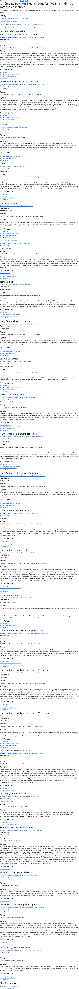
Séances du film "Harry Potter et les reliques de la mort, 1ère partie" (32, 673)
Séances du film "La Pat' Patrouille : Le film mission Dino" (28, 84)
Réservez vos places (6, 37)
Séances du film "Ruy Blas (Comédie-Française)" (26, 875)
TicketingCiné (24, 1)
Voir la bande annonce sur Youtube (10, 74)
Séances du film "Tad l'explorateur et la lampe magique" (28, 37)
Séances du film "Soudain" (19, 127)
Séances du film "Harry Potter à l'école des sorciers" (27, 324)
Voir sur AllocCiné (5, 72)
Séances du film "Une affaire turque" (22, 206)
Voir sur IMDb (4, 78)
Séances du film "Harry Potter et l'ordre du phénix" (27, 553)
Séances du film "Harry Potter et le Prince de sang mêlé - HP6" (30, 633)
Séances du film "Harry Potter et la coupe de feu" (26, 513)
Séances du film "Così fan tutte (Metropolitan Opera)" (27, 753)
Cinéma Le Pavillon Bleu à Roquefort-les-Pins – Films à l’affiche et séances (21, 25)
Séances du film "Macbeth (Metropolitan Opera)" (26, 796)
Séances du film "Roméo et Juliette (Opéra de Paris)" (27, 830)
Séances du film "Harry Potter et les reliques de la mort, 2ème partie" (32, 716)
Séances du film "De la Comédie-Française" (24, 397)
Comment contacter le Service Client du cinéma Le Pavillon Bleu (18, 28)
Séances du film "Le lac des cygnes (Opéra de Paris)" (27, 950)
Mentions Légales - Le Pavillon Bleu (10, 21)
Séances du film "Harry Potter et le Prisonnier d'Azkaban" (28, 476)
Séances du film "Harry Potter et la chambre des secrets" (28, 436)
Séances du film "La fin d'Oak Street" (22, 361)
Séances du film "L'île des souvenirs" (22, 598)
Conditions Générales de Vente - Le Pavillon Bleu (14, 18)
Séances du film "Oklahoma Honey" (22, 243)
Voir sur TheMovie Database (8, 76)
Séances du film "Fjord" (18, 166)
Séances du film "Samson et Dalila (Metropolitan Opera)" (28, 907)
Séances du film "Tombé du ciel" (21, 285)
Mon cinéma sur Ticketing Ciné (9, 986)
